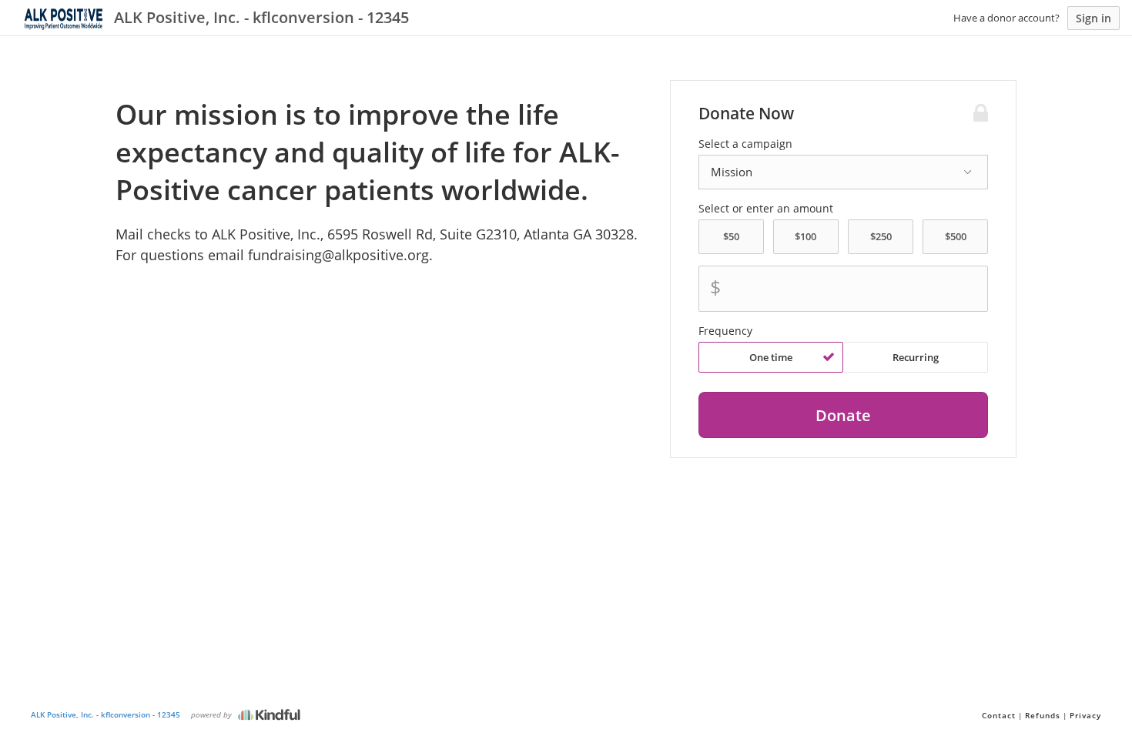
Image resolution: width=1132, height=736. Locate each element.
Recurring (916, 357)
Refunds (1042, 715)
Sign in (1093, 18)
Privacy (1085, 715)
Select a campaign (745, 144)
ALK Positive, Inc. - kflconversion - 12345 (105, 714)
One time (770, 357)
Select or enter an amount (765, 209)
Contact (999, 715)
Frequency (725, 331)
